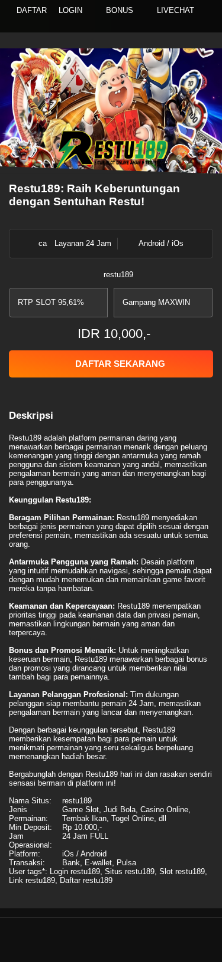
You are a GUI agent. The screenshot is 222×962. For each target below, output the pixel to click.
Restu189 (25, 438)
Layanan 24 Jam (82, 243)
